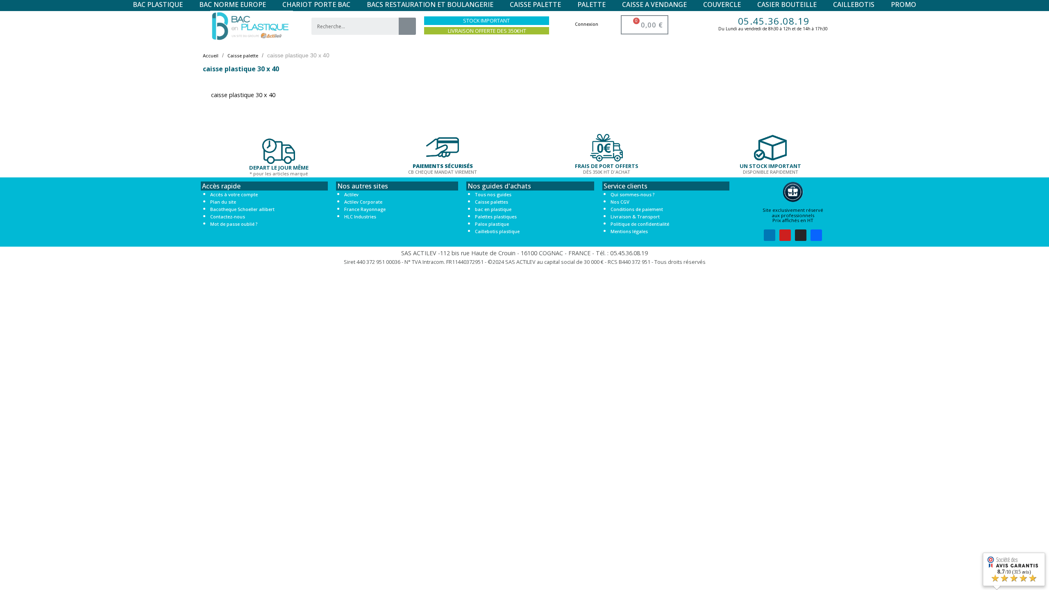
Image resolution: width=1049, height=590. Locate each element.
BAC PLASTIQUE (158, 4)
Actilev (351, 194)
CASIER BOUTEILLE (787, 4)
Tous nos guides (493, 194)
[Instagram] (800, 235)
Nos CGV (620, 202)
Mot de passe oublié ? (233, 224)
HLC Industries (360, 216)
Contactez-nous (227, 216)
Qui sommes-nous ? (632, 194)
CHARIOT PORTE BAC (316, 4)
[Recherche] (407, 26)
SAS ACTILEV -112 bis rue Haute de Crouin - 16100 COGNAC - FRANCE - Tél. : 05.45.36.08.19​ (524, 253)
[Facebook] (816, 235)
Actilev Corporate (363, 202)
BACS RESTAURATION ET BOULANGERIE (430, 4)
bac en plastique (493, 209)
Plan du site (223, 202)
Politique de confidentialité (640, 224)
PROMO (903, 4)
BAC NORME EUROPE (232, 4)
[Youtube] (785, 235)
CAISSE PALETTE (535, 4)
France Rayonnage (365, 209)
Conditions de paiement (637, 209)
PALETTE (591, 4)
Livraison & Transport (635, 216)
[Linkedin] (769, 235)
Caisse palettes (491, 202)
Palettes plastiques (496, 216)
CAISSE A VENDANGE (654, 4)
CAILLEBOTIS (853, 4)
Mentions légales (629, 231)
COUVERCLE (722, 4)
